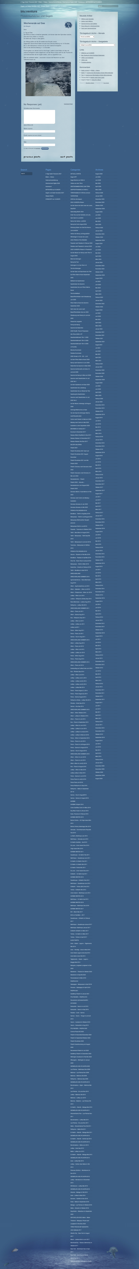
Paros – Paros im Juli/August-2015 (80, 744)
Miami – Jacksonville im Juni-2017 (80, 1239)
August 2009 (98, 778)
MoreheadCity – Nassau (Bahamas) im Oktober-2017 (81, 1244)
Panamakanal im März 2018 (78, 978)
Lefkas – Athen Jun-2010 (77, 595)
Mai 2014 (98, 611)
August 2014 (98, 601)
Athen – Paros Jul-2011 (77, 611)
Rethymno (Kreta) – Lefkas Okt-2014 (81, 700)
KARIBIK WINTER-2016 (77, 902)
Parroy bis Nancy (75, 324)
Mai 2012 (98, 674)
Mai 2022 (98, 319)
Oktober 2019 (99, 411)
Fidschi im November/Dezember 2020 (81, 1035)
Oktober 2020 (99, 376)
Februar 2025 (99, 227)
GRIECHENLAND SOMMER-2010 (80, 576)
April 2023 (98, 291)
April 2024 (98, 256)
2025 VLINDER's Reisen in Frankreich (81, 249)
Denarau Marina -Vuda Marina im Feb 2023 (81, 493)
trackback (37, 148)
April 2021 (98, 357)
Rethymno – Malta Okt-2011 (78, 1129)
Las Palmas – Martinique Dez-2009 (80, 1069)
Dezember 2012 (99, 661)
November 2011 (99, 693)
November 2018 (99, 446)
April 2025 (98, 224)
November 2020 (99, 373)
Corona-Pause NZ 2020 (77, 1031)
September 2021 (100, 341)
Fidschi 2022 (74, 463)
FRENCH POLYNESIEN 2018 (79, 510)
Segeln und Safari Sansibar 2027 (30, 6)
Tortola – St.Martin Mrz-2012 (78, 889)
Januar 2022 (98, 329)
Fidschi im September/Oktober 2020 (80, 1038)
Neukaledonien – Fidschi (77, 479)
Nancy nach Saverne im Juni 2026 (80, 362)
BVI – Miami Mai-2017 (77, 912)
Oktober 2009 (99, 772)
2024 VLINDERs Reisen (77, 202)
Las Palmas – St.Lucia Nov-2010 (80, 1091)
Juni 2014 (98, 607)
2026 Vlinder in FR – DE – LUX (79, 356)
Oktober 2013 (99, 630)
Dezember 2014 (99, 588)
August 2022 (98, 310)
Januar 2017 (98, 516)
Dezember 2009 (99, 766)
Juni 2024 (98, 250)
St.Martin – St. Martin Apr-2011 (79, 874)
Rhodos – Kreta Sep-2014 (78, 703)
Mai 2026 (98, 183)
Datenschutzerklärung (55, 2)
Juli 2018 (98, 459)
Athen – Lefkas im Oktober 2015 (79, 716)
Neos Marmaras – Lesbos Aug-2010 (81, 602)
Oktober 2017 (99, 487)
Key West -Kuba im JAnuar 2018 (79, 811)
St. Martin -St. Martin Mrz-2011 (79, 864)
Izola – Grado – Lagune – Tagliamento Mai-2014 (81, 944)
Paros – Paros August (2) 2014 (79, 693)
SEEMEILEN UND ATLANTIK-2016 (80, 1189)
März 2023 (98, 294)
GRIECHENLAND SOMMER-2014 (80, 662)
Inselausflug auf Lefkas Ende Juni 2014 (81, 668)
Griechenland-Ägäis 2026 (69, 2)
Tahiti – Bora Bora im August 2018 (80, 532)
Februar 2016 (99, 547)
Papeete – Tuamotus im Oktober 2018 (81, 529)
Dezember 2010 (99, 728)
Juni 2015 (98, 573)
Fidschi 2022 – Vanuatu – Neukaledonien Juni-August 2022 (80, 483)
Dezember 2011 (99, 690)
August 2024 (98, 243)
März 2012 (98, 680)
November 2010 (99, 731)
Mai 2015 (98, 576)
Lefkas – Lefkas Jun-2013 (78, 652)
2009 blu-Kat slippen (76, 199)
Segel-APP (74, 177)
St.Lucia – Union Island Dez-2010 (80, 845)
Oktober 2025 (99, 205)
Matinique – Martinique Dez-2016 (80, 905)
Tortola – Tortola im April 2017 (79, 937)
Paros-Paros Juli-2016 (77, 782)
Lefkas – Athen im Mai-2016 (78, 769)
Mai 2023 (98, 288)
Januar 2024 (98, 262)
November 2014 (99, 592)
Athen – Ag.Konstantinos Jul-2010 (80, 586)
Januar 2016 (98, 550)
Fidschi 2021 (74, 448)
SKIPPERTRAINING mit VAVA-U (79, 189)
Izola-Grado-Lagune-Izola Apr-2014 (80, 953)
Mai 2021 (98, 354)
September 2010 (100, 737)
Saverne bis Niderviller (77, 328)
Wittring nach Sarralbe (87, 19)
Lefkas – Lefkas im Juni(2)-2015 (79, 731)
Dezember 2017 (99, 481)
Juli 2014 (98, 604)
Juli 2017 (98, 497)
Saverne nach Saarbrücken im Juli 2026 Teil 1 (80, 379)
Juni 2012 (98, 671)
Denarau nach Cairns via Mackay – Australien (80, 499)
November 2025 (99, 202)
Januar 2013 (98, 658)
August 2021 (98, 345)
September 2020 (100, 379)
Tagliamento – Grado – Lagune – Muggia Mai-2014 (80, 960)
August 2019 (98, 417)
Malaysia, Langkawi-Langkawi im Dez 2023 (81, 966)
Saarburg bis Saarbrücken (78, 394)
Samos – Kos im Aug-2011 (78, 636)
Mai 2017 (98, 503)
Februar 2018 (99, 474)
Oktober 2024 (99, 237)
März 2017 (98, 509)
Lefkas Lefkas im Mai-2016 (78, 773)
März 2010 (98, 756)
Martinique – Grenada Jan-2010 (79, 839)
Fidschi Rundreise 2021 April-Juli (80, 451)
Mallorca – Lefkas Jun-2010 (78, 1098)
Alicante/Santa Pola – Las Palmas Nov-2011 (81, 1115)
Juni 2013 (98, 642)
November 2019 (99, 408)
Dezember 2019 (99, 405)
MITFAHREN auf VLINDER (94, 2)
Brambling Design (90, 83)
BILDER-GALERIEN (76, 444)
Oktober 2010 (99, 734)
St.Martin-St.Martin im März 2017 (80, 931)
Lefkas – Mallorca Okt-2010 (78, 1094)
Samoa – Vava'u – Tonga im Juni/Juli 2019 (81, 1017)
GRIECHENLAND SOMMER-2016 (80, 754)
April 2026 (98, 186)
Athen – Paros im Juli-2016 (78, 760)
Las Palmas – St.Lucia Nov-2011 (80, 1123)
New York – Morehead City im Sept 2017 (80, 1250)
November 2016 (99, 522)
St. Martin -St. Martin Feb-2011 (79, 861)
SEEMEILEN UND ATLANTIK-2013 (80, 1142)
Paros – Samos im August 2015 (79, 747)
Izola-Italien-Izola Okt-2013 (78, 956)
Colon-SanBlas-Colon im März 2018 (81, 807)
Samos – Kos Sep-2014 (77, 706)
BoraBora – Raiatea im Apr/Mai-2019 (81, 557)
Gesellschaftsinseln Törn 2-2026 (79, 340)
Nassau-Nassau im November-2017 (80, 438)
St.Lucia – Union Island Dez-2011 (80, 870)
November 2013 (99, 626)
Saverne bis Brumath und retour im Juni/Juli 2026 (80, 370)
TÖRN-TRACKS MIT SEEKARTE (79, 1227)
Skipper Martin (45, 6)
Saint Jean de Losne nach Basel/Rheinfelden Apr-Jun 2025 (80, 310)
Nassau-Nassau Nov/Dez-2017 (79, 441)
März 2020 (98, 395)
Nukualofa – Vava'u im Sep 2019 (80, 1009)
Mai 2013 (98, 645)
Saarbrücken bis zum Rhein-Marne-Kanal (80, 288)
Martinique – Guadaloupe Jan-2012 (80, 883)
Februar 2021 (99, 364)
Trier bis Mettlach (75, 293)
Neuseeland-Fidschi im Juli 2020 (80, 1050)
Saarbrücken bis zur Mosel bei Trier (80, 391)
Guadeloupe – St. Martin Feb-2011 (80, 855)
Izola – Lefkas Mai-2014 (77, 1161)
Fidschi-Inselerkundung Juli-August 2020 (80, 1045)
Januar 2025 (98, 231)
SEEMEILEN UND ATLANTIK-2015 (80, 1176)
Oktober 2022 (99, 307)
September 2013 (100, 633)
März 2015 (98, 582)
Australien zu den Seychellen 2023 (80, 425)
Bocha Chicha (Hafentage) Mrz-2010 (81, 826)
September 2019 (100, 414)
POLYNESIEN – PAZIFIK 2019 (79, 997)
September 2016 (100, 528)
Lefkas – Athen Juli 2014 (77, 674)
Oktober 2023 (99, 272)
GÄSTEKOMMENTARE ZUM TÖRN (80, 186)
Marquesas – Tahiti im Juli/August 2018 (81, 517)
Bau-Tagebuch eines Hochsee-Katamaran (93, 55)
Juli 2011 (98, 706)
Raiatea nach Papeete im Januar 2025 (81, 246)
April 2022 (98, 322)
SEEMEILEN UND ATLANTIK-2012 (80, 1135)
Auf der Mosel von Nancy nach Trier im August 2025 (81, 254)
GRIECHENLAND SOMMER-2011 (80, 608)
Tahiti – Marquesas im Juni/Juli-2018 (81, 542)
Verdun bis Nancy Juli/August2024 (80, 233)
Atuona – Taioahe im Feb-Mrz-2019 (80, 554)
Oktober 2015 (99, 560)
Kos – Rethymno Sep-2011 (78, 617)
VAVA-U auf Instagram (87, 57)
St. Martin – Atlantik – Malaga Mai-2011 (81, 1132)
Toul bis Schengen (76, 268)
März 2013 (98, 652)
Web (25, 142)
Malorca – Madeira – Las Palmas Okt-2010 (81, 1102)
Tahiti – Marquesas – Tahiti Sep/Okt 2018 (80, 537)
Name (28, 128)
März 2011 (98, 718)
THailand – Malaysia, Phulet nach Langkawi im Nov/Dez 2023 (80, 1222)
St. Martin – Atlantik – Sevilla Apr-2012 (81, 1138)
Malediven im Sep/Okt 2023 (78, 975)
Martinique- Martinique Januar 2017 (80, 927)
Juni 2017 (98, 500)
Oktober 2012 (99, 668)
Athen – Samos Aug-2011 (78, 614)
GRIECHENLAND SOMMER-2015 (80, 709)
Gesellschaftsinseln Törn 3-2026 (79, 343)
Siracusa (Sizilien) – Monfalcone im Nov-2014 (80, 1171)
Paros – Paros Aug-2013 (77, 659)
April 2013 (98, 649)
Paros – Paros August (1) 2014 (79, 690)
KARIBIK (73, 801)
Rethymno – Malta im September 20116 (80, 790)
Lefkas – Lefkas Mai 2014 (78, 687)
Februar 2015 (99, 585)
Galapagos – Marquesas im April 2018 (81, 984)
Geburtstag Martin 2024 (77, 211)
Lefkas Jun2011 (75, 627)
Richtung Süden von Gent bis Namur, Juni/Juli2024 (81, 228)
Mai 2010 (98, 750)
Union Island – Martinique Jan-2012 (80, 893)
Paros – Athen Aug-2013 (77, 655)
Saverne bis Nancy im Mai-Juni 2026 (81, 375)
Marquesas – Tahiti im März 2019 (80, 564)
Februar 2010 (99, 759)
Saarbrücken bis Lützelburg (78, 388)
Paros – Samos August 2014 (78, 697)
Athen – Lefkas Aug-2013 (78, 643)
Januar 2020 (98, 402)
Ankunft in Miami (96, 80)
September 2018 (100, 452)
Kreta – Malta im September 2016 (80, 1202)
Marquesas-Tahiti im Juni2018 (79, 526)
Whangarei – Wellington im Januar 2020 (80, 1061)
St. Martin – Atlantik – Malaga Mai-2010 (81, 1107)
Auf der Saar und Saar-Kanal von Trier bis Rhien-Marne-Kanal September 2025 (81, 274)
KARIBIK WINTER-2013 (77, 896)
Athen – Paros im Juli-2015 (78, 719)
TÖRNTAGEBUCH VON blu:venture (80, 193)
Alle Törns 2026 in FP (76, 334)
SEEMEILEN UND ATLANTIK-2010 (80, 1082)
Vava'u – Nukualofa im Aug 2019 (80, 1025)
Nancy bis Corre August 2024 (79, 224)
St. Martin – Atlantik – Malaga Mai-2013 (81, 1154)
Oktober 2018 (99, 449)
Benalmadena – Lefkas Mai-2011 (80, 1119)
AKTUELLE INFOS (76, 174)
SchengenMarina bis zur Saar (79, 410)
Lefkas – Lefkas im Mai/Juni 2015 (80, 735)
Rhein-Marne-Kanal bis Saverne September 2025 (79, 304)
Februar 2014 (99, 617)
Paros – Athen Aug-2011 (77, 630)
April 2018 (98, 468)
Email (32, 135)
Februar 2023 (99, 297)
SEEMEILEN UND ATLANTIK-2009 (80, 1066)
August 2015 (98, 566)
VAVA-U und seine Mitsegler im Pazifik (81, 1261)
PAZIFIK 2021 (74, 990)
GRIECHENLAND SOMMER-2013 (80, 640)
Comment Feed (68, 103)
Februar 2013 (99, 655)
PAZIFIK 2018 (74, 981)
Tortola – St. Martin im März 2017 (80, 934)
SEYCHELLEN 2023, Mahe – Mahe (80, 1217)
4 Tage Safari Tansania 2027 (29, 2)
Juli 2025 (98, 215)
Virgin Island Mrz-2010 (77, 848)
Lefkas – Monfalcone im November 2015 (80, 1181)
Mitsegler (28, 26)
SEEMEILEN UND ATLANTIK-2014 (80, 1157)
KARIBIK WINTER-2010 (77, 817)
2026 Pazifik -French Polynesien (79, 331)
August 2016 (98, 531)
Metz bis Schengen (76, 259)
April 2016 (98, 544)
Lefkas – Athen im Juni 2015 (78, 725)
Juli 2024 (98, 246)
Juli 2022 (98, 313)
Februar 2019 (99, 436)
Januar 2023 (98, 300)
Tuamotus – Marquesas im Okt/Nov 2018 (80, 546)
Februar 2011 (99, 721)
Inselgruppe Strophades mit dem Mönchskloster (100, 73)
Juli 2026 (98, 177)
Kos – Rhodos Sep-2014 (77, 671)
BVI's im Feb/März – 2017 (78, 915)
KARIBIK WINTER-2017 (77, 908)
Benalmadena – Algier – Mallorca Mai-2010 (81, 1086)
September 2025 (100, 208)
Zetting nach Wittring (87, 21)
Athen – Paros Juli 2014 (77, 665)
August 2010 (98, 740)
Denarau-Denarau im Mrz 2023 (79, 507)
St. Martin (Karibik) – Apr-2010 (79, 842)
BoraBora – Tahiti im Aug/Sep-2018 (80, 513)
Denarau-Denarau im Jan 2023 (79, 504)
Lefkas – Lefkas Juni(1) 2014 (78, 678)
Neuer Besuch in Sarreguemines (90, 26)
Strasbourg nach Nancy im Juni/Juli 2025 (80, 316)
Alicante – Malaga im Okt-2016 (79, 1192)
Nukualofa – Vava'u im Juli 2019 (79, 1006)
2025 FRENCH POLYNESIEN (79, 240)
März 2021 (98, 360)
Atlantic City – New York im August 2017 (80, 1234)
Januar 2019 (98, 440)
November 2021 (99, 335)
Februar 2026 (99, 193)
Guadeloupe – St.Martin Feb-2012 (80, 880)
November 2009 (99, 769)
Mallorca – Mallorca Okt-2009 (79, 1075)
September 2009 (100, 775)
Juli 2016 (98, 535)
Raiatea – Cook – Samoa (77, 1012)
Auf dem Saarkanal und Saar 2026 (80, 384)
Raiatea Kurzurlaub (76, 353)
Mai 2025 (98, 221)
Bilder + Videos (43, 2)
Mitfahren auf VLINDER (87, 53)
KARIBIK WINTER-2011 (77, 851)
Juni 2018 (98, 462)
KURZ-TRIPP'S (75, 940)
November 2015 (99, 557)
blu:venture (29, 11)
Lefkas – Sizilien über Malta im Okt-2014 (80, 1165)
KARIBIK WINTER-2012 (77, 877)
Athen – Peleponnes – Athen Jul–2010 (81, 592)
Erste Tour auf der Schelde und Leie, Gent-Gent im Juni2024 (81, 216)
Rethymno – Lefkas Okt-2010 (79, 605)
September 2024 (100, 240)
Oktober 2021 (99, 338)
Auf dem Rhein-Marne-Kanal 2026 (80, 359)
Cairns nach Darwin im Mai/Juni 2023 (81, 419)
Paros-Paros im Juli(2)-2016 (78, 779)
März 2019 (98, 433)
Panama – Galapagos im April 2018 (80, 987)
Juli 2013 (98, 639)
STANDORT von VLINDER (58, 6)
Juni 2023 (98, 284)
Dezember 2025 (99, 199)
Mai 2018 (98, 465)
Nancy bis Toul (75, 262)
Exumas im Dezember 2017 (78, 432)
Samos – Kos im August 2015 (79, 750)
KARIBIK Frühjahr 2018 (77, 804)
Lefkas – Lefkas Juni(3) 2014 (78, 684)
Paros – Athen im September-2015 (80, 738)
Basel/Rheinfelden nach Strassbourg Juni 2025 (81, 298)
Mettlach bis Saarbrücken (78, 281)
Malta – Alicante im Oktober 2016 (80, 1208)
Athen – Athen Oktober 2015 (78, 712)
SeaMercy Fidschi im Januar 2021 (80, 994)
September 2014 (100, 598)
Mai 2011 (98, 712)
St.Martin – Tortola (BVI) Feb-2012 (80, 886)
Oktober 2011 (99, 696)
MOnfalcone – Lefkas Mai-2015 (79, 1186)
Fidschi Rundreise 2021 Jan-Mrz (80, 460)
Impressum (81, 2)
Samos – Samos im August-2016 (80, 798)
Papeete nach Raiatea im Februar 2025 (81, 243)
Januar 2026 (98, 196)
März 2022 (98, 326)
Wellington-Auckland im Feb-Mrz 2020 (81, 1057)
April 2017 (98, 506)
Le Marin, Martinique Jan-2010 (79, 836)
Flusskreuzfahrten (86, 62)
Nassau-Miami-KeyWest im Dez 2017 (81, 435)
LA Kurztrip (74, 347)
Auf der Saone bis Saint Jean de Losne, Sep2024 (81, 206)
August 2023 (98, 278)
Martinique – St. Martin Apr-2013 (79, 899)
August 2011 (98, 702)
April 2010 (98, 753)
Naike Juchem (85, 70)
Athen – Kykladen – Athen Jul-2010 (80, 589)
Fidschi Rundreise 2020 (77, 1041)
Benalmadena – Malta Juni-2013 (80, 1145)
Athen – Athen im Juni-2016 (78, 757)
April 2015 (98, 579)
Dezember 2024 (99, 234)
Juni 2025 (98, 218)
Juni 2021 (98, 351)
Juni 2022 (98, 316)
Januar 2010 (98, 763)
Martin (83, 73)
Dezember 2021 (99, 332)
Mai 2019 (98, 427)
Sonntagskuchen (66, 157)
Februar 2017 (99, 512)
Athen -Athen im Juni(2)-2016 (79, 763)
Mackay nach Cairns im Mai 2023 (80, 422)
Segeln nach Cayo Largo (97, 77)
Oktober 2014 (99, 595)
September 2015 (100, 563)
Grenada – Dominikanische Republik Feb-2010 (81, 831)
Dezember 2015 (99, 554)
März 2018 (98, 471)
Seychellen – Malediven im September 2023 (81, 1212)
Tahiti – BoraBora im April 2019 (79, 570)
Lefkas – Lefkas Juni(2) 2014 (78, 681)
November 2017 (99, 484)
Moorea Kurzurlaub (76, 350)
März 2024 (98, 259)
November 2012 (99, 664)
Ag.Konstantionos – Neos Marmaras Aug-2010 (80, 581)
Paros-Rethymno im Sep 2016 (79, 785)
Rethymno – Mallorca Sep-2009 (79, 1079)
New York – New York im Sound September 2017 (79, 1256)
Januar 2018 (98, 478)
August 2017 (98, 493)
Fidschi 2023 (74, 488)
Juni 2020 (98, 389)
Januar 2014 (98, 620)
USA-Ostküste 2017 (76, 1230)
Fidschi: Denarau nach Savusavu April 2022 (81, 468)
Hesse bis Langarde (76, 321)
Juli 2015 (98, 569)
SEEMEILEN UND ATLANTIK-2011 (80, 1110)
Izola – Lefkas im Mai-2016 (78, 1195)
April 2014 (98, 614)
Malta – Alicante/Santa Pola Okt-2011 (81, 1126)
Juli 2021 (98, 348)
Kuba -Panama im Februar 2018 (79, 814)
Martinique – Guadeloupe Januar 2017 (81, 924)
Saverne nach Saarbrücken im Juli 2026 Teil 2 (80, 398)
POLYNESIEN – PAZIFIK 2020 (79, 1028)
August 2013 (98, 636)
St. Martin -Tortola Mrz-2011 (78, 867)
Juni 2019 (98, 424)
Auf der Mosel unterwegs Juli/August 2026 (81, 405)
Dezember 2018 (99, 443)
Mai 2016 (98, 541)
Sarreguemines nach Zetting (89, 23)
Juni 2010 (98, 747)
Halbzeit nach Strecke (32, 157)
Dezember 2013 (99, 623)
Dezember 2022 (99, 303)
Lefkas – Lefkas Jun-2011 (78, 624)
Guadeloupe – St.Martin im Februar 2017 (80, 919)
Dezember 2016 (99, 519)
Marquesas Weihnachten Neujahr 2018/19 (80, 521)
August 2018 (98, 455)
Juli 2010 (98, 744)
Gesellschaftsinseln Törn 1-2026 (79, 337)
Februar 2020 (99, 398)
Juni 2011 (98, 709)
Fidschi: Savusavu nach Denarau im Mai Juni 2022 (80, 474)
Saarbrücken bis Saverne (78, 284)
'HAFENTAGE (74, 196)
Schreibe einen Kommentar (32, 108)
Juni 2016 (98, 538)
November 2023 (99, 269)
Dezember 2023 (99, 265)
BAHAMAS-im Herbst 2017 (78, 429)
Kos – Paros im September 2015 (79, 722)
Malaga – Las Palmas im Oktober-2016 (81, 1205)
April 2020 (98, 392)
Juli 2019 (98, 421)
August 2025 (98, 212)
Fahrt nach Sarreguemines (88, 28)
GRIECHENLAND (75, 573)
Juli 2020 (98, 386)
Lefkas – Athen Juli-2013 (77, 649)
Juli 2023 (98, 281)
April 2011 (98, 715)
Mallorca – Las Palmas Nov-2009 (80, 1072)
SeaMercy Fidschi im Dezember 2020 (81, 1053)
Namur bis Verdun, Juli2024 (78, 221)
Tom (82, 75)
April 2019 (98, 430)
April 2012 (98, 677)
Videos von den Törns (77, 183)
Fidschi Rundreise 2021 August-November (79, 455)
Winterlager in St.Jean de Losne (79, 237)
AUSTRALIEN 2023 (76, 416)
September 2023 (100, 275)
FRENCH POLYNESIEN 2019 (79, 551)
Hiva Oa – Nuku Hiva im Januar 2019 (81, 561)
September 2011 (100, 699)
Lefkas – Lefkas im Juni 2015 (79, 728)
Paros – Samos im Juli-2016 (78, 776)
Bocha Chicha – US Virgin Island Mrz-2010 (81, 821)
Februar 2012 (99, 683)
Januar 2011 (98, 725)
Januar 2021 (98, 367)
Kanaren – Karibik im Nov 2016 (79, 1198)
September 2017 (100, 490)
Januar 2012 (98, 687)
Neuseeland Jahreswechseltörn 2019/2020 (79, 1001)
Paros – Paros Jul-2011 (77, 633)
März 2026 (98, 189)
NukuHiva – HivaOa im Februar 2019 (81, 567)
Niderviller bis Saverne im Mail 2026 (81, 366)
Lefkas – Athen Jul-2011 (77, 621)
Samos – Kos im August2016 (78, 795)
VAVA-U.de (84, 60)
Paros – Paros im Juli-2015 (78, 741)
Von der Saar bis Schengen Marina (80, 413)
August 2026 (98, 174)
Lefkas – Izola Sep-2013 (77, 1148)
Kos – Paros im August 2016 (78, 766)
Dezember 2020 (99, 370)
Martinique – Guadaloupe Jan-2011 (80, 858)
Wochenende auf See (34, 23)
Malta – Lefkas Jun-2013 (77, 1151)
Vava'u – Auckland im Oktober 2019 (80, 1022)
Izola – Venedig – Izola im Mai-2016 (80, 949)
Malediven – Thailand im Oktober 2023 (81, 971)
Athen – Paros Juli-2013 (77, 646)
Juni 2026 (98, 180)
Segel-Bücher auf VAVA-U (78, 180)
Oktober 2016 (99, 525)
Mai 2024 (98, 253)
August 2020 (98, 383)
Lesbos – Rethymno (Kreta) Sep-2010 (81, 598)
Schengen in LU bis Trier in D (79, 265)
